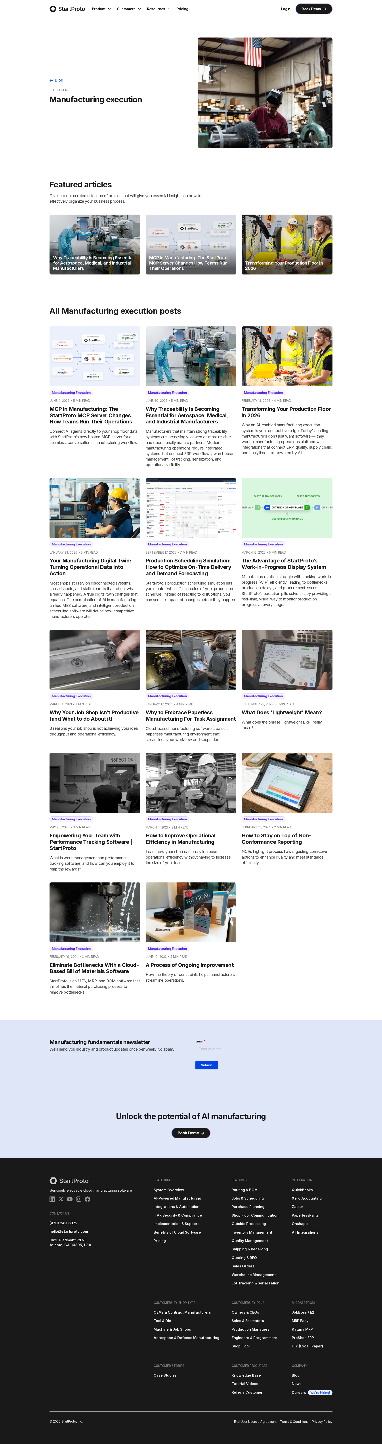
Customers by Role (248, 1303)
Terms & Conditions (294, 1421)
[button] (102, 9)
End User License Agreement (255, 1421)
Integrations (303, 1180)
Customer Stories (169, 1366)
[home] (67, 9)
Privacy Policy (322, 1421)
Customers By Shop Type (174, 1303)
